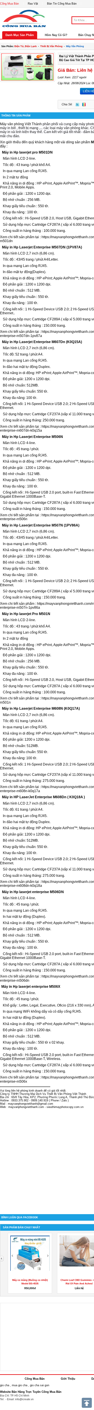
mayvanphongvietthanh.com (26, 1107)
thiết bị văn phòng (51, 46)
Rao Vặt (33, 3)
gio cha (4, 1385)
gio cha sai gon (39, 1385)
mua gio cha (19, 1385)
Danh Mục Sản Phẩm (19, 35)
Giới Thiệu (68, 1378)
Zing (84, 104)
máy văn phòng (75, 46)
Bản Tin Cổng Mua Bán (62, 3)
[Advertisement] (47, 1159)
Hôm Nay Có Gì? (56, 35)
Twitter (77, 104)
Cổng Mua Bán (9, 3)
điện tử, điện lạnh (25, 46)
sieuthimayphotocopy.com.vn (65, 1107)
